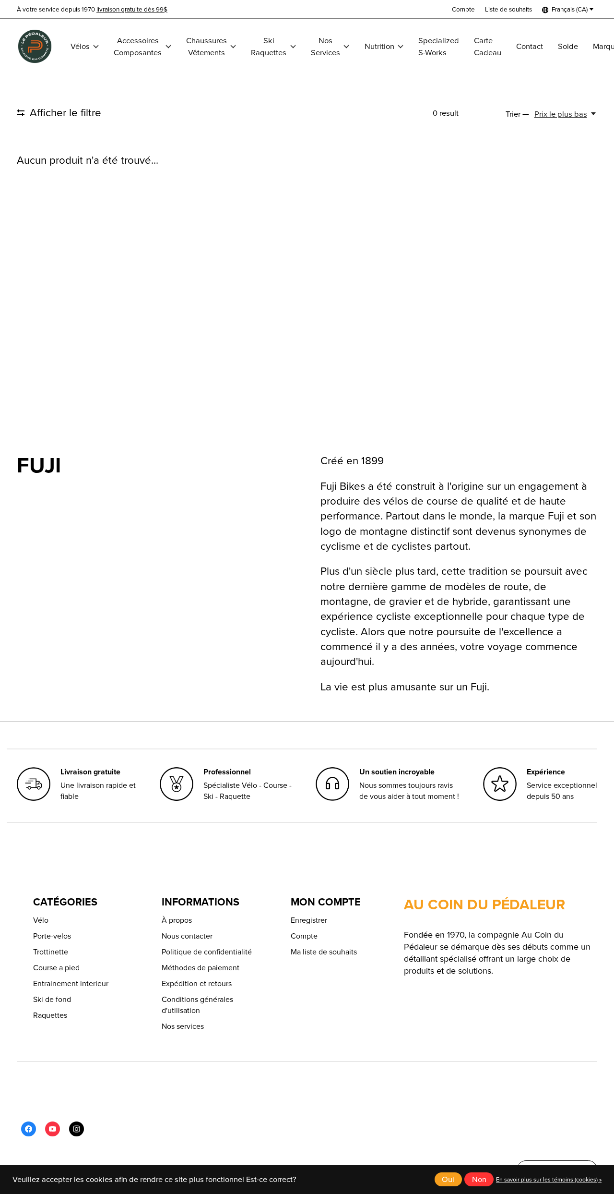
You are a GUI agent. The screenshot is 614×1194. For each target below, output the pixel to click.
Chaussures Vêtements (206, 47)
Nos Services (325, 47)
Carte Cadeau (487, 47)
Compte (304, 935)
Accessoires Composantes (138, 47)
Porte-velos (52, 935)
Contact (529, 46)
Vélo (40, 920)
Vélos (80, 46)
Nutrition (379, 46)
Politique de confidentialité (207, 951)
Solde (568, 46)
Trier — (517, 114)
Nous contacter (187, 935)
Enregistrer (309, 920)
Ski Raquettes (268, 47)
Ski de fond (52, 999)
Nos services (183, 1026)
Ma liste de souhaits (324, 951)
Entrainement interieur (70, 983)
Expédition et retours (197, 983)
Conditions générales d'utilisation (197, 1005)
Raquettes (50, 1015)
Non (479, 1179)
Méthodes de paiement (200, 967)
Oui (448, 1179)
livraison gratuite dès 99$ (131, 9)
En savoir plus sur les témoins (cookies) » (549, 1179)
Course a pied (56, 967)
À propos (177, 920)
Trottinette (50, 951)
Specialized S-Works (438, 47)
